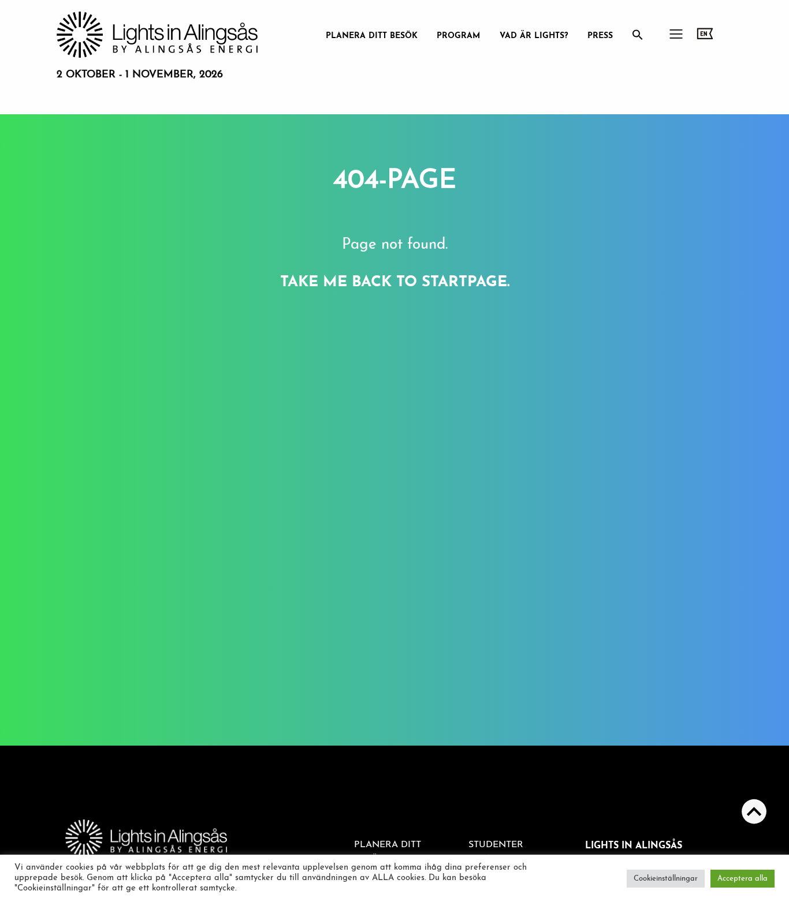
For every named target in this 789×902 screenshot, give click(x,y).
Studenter (495, 844)
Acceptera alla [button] (742, 878)
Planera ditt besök (372, 36)
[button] (637, 38)
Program (458, 36)
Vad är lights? (534, 36)
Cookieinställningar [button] (666, 878)
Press (600, 36)
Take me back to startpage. (394, 282)
